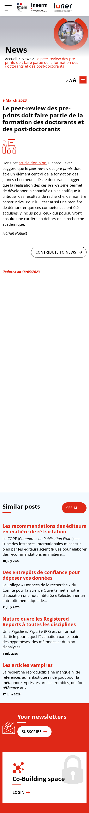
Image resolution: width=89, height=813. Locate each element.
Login (19, 792)
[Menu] (8, 7)
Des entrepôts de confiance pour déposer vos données (41, 575)
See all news (76, 507)
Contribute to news (56, 252)
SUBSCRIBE (32, 731)
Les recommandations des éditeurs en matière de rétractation (44, 529)
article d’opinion (32, 162)
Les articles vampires (27, 665)
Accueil (11, 58)
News (16, 49)
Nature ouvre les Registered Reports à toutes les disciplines (39, 622)
